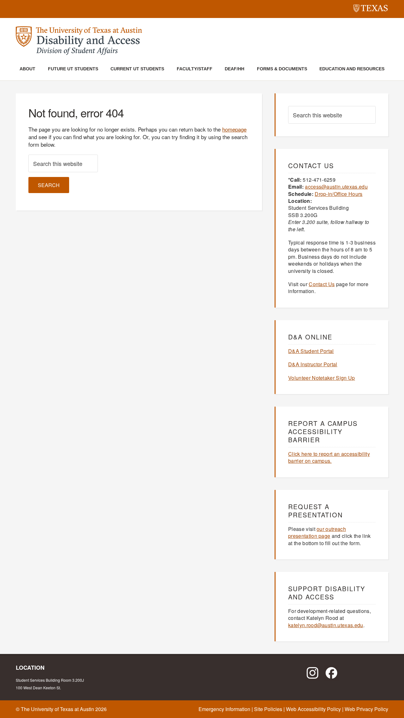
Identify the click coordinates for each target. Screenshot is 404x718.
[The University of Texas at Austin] (370, 9)
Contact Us (322, 284)
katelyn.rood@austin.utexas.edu (325, 625)
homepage (234, 129)
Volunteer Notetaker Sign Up (321, 377)
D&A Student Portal (311, 351)
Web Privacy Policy (366, 709)
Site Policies (268, 709)
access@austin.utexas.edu (336, 186)
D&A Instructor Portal (312, 364)
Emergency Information (224, 709)
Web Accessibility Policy (313, 709)
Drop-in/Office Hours (338, 193)
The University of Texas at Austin (57, 709)
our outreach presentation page (317, 532)
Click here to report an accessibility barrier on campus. (329, 457)
